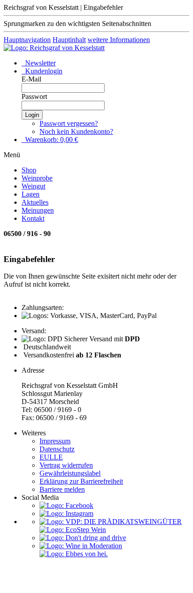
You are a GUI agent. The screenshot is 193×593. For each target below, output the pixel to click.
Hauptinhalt (69, 39)
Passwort (34, 96)
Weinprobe (37, 178)
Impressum (54, 441)
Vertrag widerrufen (66, 465)
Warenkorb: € (50, 139)
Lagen (30, 194)
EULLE (51, 457)
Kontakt (33, 218)
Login (32, 115)
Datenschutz (57, 449)
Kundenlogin (42, 71)
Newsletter (39, 63)
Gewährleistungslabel (70, 473)
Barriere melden (62, 489)
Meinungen (38, 210)
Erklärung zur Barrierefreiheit (81, 481)
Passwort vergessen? (68, 123)
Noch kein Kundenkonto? (76, 131)
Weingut (33, 186)
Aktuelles (35, 202)
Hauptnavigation (27, 39)
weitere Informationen (119, 39)
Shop (29, 170)
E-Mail (31, 79)
